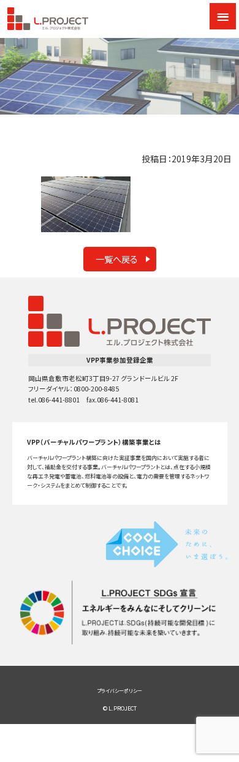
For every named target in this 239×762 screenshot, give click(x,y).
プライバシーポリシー (119, 690)
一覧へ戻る (117, 258)
